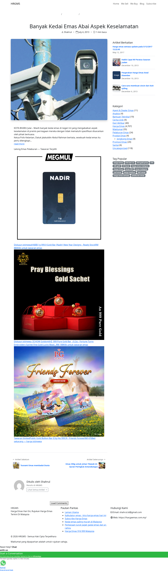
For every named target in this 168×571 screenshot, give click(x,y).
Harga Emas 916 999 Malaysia (79, 531)
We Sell (124, 3)
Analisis (116, 113)
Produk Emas (119, 135)
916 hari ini (129, 163)
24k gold (117, 166)
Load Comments (59, 503)
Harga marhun (129, 172)
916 (152, 163)
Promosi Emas (120, 142)
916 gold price (142, 163)
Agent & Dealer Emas (123, 110)
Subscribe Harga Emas (76, 518)
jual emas (117, 172)
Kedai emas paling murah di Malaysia (83, 521)
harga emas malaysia (140, 166)
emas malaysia (141, 169)
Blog (142, 3)
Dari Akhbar (119, 123)
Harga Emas (119, 126)
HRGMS (15, 3)
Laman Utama (53, 14)
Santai (116, 145)
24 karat (126, 166)
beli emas (141, 172)
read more (19, 143)
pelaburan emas (138, 175)
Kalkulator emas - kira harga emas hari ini (85, 515)
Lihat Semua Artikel (36, 489)
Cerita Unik (118, 119)
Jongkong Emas (124, 138)
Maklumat (118, 129)
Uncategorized (70, 14)
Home (116, 3)
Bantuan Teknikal (121, 116)
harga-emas (118, 163)
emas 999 (129, 169)
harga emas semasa (121, 175)
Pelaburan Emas (121, 132)
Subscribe (151, 3)
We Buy (134, 3)
